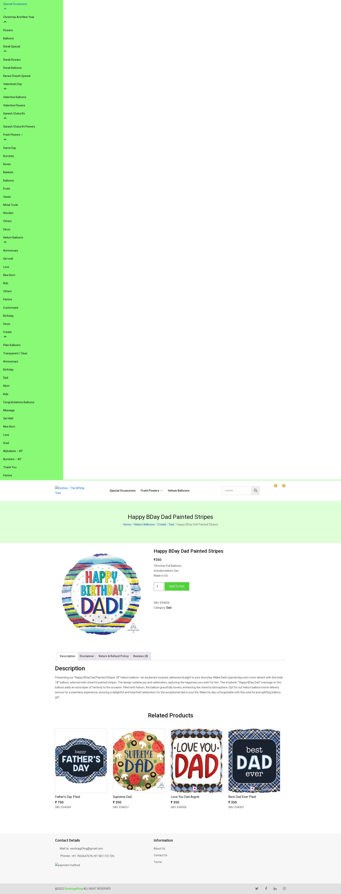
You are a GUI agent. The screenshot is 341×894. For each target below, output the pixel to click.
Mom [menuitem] (6, 385)
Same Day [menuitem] (9, 147)
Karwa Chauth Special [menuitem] (16, 76)
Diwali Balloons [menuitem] (12, 67)
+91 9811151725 (103, 856)
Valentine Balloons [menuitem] (14, 97)
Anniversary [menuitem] (10, 250)
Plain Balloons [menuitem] (12, 345)
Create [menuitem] (7, 332)
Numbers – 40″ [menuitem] (12, 459)
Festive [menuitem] (7, 299)
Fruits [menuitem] (6, 188)
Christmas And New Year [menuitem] (18, 17)
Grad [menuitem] (6, 443)
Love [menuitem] (6, 267)
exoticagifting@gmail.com (86, 848)
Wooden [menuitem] (8, 213)
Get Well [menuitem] (8, 418)
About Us (159, 848)
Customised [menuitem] (10, 307)
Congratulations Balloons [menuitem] (18, 402)
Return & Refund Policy (114, 656)
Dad (171, 524)
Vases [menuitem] (7, 196)
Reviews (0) (140, 656)
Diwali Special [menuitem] (11, 46)
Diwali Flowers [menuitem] (12, 59)
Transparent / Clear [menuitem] (15, 353)
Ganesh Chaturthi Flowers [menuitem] (19, 126)
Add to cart (177, 586)
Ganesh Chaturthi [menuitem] (14, 113)
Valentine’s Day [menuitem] (12, 84)
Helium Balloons (178, 490)
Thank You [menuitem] (10, 467)
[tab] (67, 656)
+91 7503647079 (82, 856)
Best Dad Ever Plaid (242, 797)
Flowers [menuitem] (8, 30)
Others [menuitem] (7, 221)
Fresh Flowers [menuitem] (12, 134)
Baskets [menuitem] (8, 172)
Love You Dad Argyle (185, 797)
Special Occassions (123, 490)
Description (67, 656)
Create (161, 524)
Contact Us (160, 855)
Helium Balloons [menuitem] (13, 237)
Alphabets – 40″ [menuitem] (13, 451)
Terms (158, 862)
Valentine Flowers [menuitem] (14, 105)
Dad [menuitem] (5, 377)
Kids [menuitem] (5, 283)
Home (127, 524)
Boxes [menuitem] (7, 164)
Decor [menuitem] (6, 229)
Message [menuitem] (9, 410)
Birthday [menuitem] (8, 315)
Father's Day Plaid (67, 797)
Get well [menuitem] (8, 258)
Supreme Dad (122, 797)
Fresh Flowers (150, 490)
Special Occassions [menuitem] (15, 4)
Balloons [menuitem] (8, 38)
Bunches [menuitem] (8, 156)
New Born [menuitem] (9, 275)
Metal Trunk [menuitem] (10, 204)
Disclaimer (87, 656)
